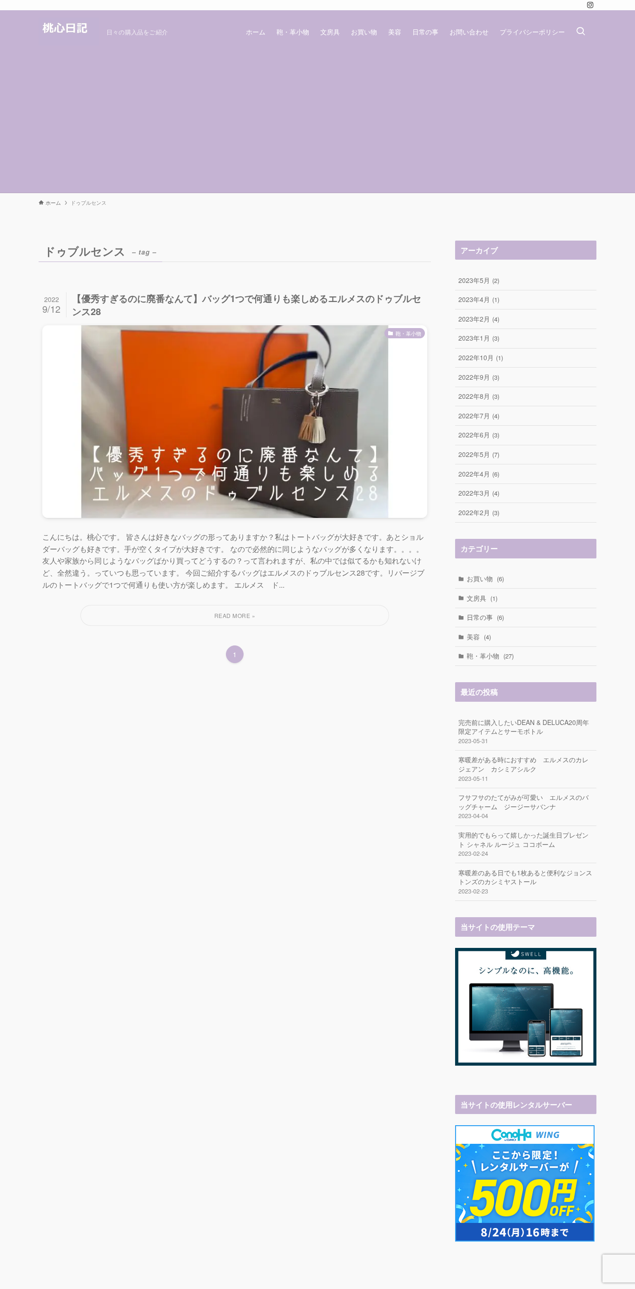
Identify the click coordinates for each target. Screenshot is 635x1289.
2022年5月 (478, 454)
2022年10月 (480, 357)
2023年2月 (478, 318)
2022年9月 (478, 377)
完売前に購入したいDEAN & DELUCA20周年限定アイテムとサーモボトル (523, 731)
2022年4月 (478, 473)
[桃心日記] (69, 32)
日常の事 (485, 617)
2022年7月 (478, 415)
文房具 (482, 598)
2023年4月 (478, 299)
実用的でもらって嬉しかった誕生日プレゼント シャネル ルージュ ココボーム (523, 844)
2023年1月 (478, 337)
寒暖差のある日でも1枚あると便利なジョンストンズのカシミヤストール (525, 881)
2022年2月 (478, 512)
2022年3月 (478, 492)
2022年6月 (478, 434)
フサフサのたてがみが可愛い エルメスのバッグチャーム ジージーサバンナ (523, 806)
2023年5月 (478, 280)
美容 (479, 636)
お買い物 (485, 578)
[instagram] (590, 5)
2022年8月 (478, 396)
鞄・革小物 (490, 655)
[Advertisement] (317, 123)
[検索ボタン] (580, 31)
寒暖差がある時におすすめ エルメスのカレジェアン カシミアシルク (523, 768)
